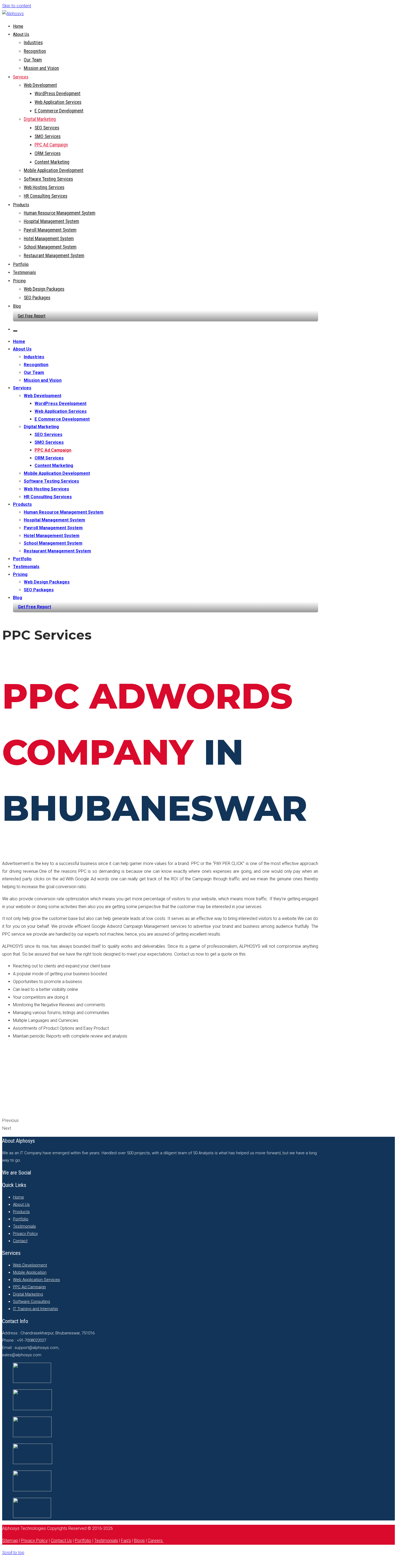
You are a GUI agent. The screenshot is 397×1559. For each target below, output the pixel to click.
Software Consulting (31, 1301)
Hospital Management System (51, 221)
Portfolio (21, 264)
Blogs (139, 1540)
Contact (20, 1240)
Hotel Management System (49, 238)
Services (20, 77)
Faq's (126, 1540)
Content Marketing (52, 162)
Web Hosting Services (44, 187)
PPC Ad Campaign (51, 144)
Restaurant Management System (54, 255)
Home (18, 26)
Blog (17, 306)
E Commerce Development (59, 111)
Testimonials (24, 272)
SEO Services (47, 128)
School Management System (50, 247)
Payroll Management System (50, 230)
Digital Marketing (40, 119)
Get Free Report (31, 315)
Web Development (40, 85)
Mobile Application (29, 1272)
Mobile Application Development (53, 170)
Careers (156, 1540)
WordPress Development (57, 93)
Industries (33, 42)
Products (21, 204)
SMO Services (47, 136)
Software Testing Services (48, 179)
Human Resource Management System (59, 213)
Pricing (19, 280)
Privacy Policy (25, 1233)
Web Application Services (58, 102)
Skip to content (16, 5)
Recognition (35, 51)
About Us (21, 34)
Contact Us (61, 1540)
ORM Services (47, 153)
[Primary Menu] (15, 331)
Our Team (33, 60)
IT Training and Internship (35, 1308)
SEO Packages (37, 297)
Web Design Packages (44, 289)
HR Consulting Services (45, 196)
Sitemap (10, 1540)
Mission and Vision (41, 68)
